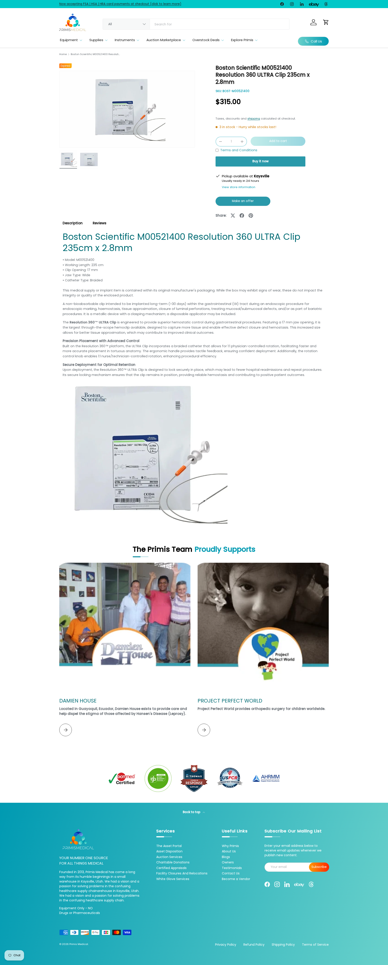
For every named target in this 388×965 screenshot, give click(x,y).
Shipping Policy (283, 944)
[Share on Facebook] (241, 215)
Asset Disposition (169, 851)
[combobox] (196, 24)
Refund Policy (254, 944)
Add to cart (278, 141)
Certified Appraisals (171, 868)
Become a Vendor (236, 879)
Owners (228, 862)
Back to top (192, 812)
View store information (238, 187)
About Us (229, 851)
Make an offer (243, 202)
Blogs (226, 857)
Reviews (99, 223)
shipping (253, 118)
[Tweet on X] (232, 215)
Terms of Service (315, 944)
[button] (326, 22)
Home (63, 54)
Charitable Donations (173, 862)
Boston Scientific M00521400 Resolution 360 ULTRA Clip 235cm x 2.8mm (96, 54)
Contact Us (231, 873)
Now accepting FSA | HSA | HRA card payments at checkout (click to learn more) (120, 4)
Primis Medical (78, 944)
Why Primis (230, 846)
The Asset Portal (169, 846)
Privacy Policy (225, 944)
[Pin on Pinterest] (250, 215)
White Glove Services (172, 879)
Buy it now (260, 161)
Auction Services (169, 857)
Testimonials (232, 868)
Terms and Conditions (238, 150)
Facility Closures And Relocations (181, 873)
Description (73, 223)
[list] (127, 109)
